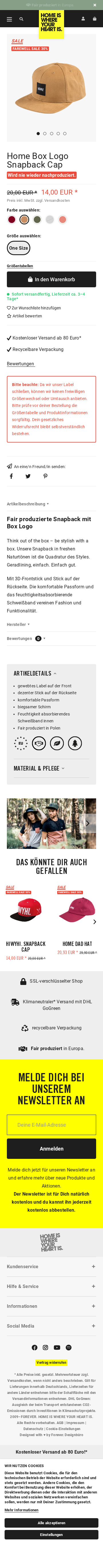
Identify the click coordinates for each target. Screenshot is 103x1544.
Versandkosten (19, 1381)
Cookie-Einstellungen (63, 1429)
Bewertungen (20, 363)
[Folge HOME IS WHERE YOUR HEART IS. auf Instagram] (45, 1347)
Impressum (75, 1423)
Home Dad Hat (77, 945)
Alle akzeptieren (52, 1523)
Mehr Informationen (22, 1510)
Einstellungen (51, 1535)
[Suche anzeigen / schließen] (21, 18)
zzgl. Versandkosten (53, 200)
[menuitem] (6, 18)
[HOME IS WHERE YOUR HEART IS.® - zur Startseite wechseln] (51, 24)
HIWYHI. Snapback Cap (25, 947)
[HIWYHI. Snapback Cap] (25, 910)
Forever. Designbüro (67, 1435)
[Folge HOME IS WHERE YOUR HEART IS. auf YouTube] (57, 1347)
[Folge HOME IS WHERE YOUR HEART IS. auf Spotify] (68, 1347)
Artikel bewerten (26, 316)
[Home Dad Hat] (77, 910)
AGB (60, 1423)
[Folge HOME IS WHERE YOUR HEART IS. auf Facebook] (34, 1347)
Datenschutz (33, 1429)
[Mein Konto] (83, 19)
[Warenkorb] (94, 19)
